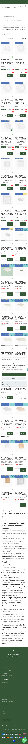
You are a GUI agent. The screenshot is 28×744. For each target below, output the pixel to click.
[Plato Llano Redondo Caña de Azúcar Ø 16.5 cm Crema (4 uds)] (21, 305)
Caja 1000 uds (24, 220)
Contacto (4, 713)
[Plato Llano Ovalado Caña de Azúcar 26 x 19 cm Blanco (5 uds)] (21, 126)
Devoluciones (5, 689)
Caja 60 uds (23, 109)
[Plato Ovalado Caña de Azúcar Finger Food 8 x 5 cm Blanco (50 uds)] (7, 234)
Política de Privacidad (7, 701)
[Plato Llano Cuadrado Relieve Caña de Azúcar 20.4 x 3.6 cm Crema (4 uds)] (7, 339)
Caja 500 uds (10, 72)
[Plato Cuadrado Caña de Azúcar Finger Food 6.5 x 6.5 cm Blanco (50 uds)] (21, 199)
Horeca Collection (6, 14)
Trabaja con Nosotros (7, 675)
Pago (3, 685)
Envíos (3, 687)
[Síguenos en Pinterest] (14, 725)
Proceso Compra (6, 682)
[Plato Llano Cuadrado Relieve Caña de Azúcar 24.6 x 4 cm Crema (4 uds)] (21, 339)
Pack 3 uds (17, 109)
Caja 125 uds (23, 185)
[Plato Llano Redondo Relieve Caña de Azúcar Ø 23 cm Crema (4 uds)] (7, 270)
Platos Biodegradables (8, 16)
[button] (12, 57)
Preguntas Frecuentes (7, 711)
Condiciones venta (6, 696)
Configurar (14, 378)
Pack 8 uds (3, 147)
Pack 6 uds (3, 185)
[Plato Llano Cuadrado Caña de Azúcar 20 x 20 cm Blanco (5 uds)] (21, 164)
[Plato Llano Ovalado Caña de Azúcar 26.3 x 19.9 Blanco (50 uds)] (7, 409)
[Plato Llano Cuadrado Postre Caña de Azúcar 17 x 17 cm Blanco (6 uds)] (7, 164)
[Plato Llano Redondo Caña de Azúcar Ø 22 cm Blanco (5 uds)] (21, 48)
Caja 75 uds (10, 220)
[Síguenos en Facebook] (2, 725)
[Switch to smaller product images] (25, 38)
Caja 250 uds (23, 111)
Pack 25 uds (17, 111)
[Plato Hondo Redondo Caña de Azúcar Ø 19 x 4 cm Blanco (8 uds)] (7, 126)
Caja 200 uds (10, 69)
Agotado (24, 399)
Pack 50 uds (3, 72)
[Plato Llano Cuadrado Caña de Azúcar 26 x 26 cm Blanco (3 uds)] (7, 199)
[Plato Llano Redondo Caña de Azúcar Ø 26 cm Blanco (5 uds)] (7, 88)
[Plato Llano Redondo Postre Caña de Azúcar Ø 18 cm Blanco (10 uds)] (7, 48)
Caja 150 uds (24, 69)
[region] (14, 654)
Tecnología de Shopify (14, 730)
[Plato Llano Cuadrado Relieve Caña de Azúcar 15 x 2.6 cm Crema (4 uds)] (7, 305)
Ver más (23, 29)
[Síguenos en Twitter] (6, 725)
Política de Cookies (6, 704)
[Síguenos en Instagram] (10, 725)
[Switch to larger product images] (23, 38)
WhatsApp (4, 715)
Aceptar (14, 375)
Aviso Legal (4, 699)
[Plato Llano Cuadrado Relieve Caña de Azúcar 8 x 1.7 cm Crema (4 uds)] (21, 270)
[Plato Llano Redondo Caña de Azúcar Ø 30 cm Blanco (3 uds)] (21, 88)
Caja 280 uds (10, 147)
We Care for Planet (6, 673)
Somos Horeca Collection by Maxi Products (12, 670)
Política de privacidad (8, 383)
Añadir (10, 76)
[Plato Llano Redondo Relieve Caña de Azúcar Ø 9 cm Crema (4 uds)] (21, 234)
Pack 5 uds (17, 69)
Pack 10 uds (3, 69)
